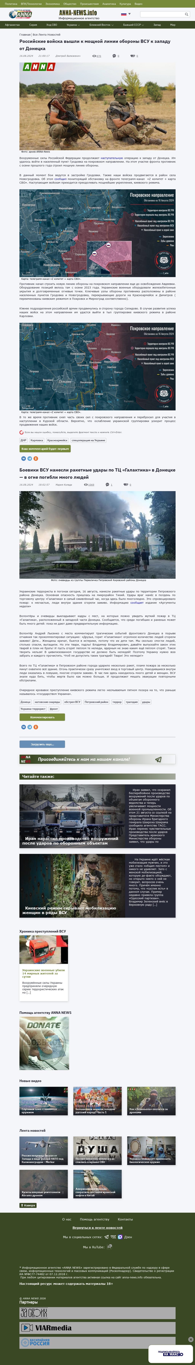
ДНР (23, 440)
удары (146, 702)
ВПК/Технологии (31, 4)
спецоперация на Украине (88, 440)
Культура (125, 4)
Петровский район (96, 702)
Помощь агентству (94, 1219)
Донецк (25, 702)
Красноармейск (57, 440)
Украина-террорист (33, 708)
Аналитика (109, 4)
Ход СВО (51, 24)
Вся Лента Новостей (46, 34)
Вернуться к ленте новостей (98, 1227)
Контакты (125, 1219)
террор (117, 702)
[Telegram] (29, 458)
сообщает (137, 602)
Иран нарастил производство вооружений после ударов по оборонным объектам (70, 840)
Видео (138, 4)
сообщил (60, 179)
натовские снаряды (47, 702)
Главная (24, 34)
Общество (69, 4)
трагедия (132, 702)
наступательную (112, 158)
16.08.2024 (34, 55)
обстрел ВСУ (72, 702)
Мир (172, 24)
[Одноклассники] (36, 458)
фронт (54, 708)
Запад (157, 24)
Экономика (53, 4)
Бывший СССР (132, 24)
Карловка (37, 440)
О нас (66, 1219)
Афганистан (12, 24)
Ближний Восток (100, 24)
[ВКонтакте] (23, 458)
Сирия (33, 24)
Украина (72, 24)
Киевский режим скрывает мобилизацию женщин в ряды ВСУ (69, 910)
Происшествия (89, 4)
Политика (11, 4)
